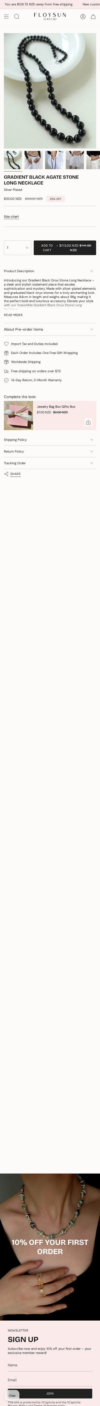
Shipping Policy (15, 440)
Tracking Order (15, 463)
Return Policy (14, 451)
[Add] (88, 422)
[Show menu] (6, 16)
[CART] (93, 16)
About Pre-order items (23, 329)
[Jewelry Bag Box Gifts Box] (18, 415)
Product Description (19, 271)
